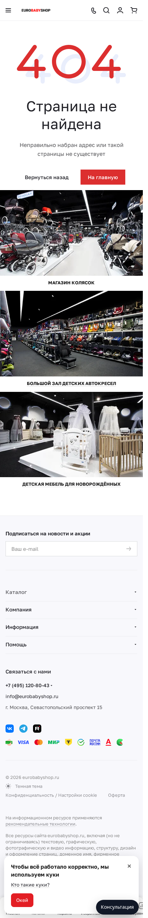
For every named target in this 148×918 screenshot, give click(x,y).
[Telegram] (23, 728)
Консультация (117, 907)
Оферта (116, 795)
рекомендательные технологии (40, 824)
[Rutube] (37, 728)
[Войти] (120, 10)
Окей (22, 900)
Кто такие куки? (30, 885)
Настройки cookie (77, 795)
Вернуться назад (46, 177)
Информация (22, 627)
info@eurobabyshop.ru (32, 696)
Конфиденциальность (30, 795)
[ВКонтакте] (10, 728)
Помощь (16, 644)
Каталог (16, 592)
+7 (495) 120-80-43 (27, 685)
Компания (19, 609)
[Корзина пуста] (133, 10)
